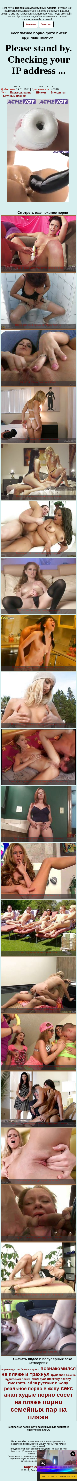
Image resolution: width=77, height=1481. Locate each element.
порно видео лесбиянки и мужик (20, 1369)
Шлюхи (41, 92)
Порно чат (46, 24)
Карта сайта (34, 1467)
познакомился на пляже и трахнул (38, 1371)
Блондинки (58, 92)
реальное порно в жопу (31, 1388)
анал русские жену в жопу (51, 1379)
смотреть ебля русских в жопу (38, 1383)
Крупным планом (14, 95)
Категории (31, 24)
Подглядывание (20, 92)
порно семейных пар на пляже (38, 1409)
